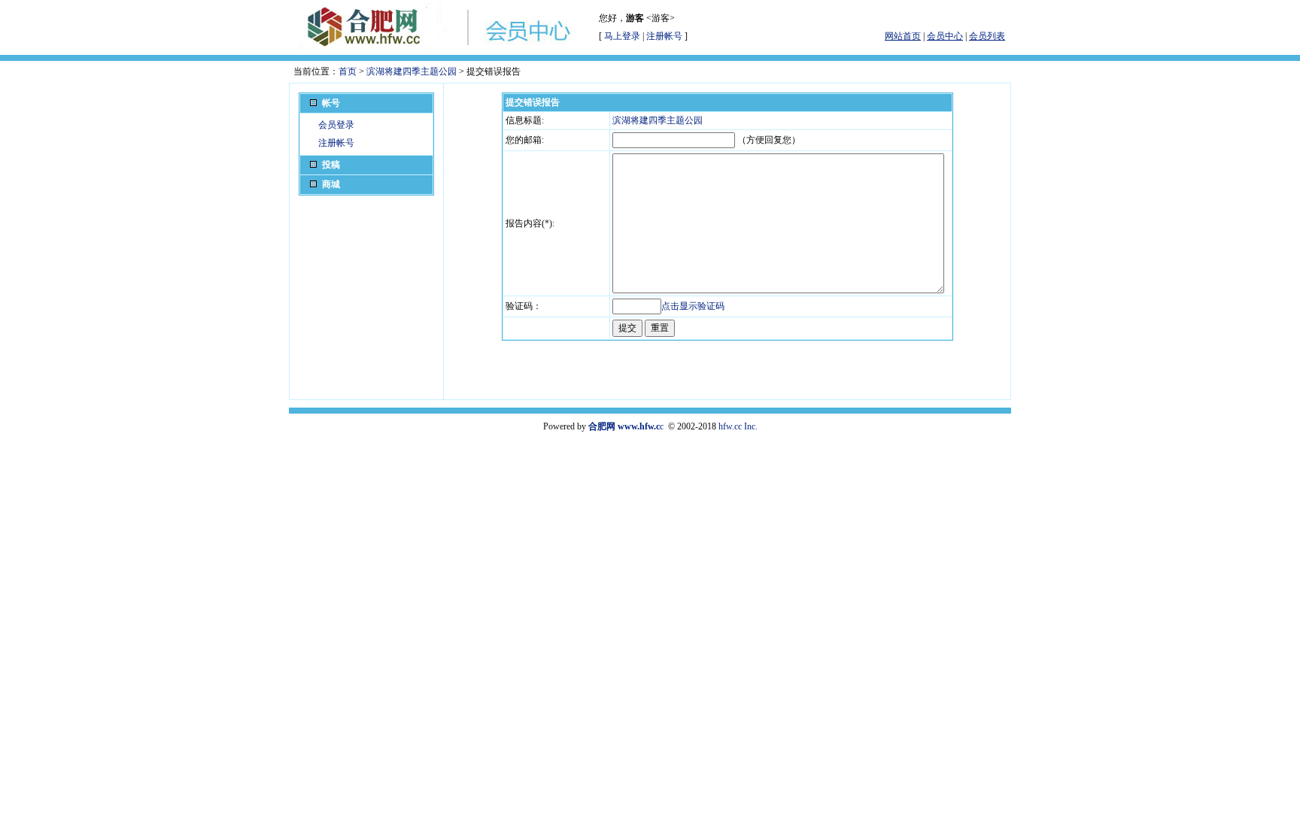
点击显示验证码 (692, 306)
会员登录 (336, 125)
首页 (348, 71)
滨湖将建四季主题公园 (411, 71)
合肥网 (601, 426)
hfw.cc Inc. (738, 426)
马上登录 (622, 36)
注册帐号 (664, 36)
